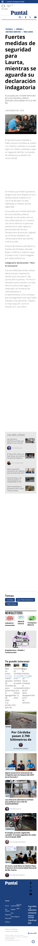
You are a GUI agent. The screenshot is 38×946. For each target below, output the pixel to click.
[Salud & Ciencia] (21, 617)
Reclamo (8, 726)
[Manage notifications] (33, 941)
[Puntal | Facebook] (25, 18)
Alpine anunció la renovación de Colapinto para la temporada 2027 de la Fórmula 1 (16, 472)
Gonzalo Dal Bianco (19, 842)
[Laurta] (20, 124)
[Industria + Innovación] (10, 618)
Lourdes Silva (19, 463)
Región (13, 909)
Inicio (7, 906)
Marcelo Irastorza (22, 748)
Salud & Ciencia (21, 622)
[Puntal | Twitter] (30, 18)
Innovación (9, 677)
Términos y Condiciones (11, 929)
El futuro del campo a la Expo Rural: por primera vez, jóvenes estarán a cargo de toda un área (15, 457)
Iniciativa (8, 862)
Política (7, 922)
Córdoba (10, 600)
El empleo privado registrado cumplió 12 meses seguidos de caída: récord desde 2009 (20, 835)
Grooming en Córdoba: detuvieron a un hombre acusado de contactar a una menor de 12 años (19, 683)
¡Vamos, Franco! (10, 769)
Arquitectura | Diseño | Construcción (15, 651)
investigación (18, 677)
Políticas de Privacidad (12, 931)
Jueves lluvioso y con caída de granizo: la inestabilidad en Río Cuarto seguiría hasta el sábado (15, 482)
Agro (18, 908)
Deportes (8, 915)
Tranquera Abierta (31, 624)
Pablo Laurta (11, 604)
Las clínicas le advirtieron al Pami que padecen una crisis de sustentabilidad (15, 442)
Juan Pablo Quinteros (25, 600)
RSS (29, 923)
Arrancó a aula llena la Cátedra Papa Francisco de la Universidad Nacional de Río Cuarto (20, 868)
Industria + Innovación (10, 624)
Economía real (10, 829)
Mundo (19, 905)
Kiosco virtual (31, 916)
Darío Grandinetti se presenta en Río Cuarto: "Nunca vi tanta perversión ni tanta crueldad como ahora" (15, 490)
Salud (7, 796)
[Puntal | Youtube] (35, 18)
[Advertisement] (21, 174)
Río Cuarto (7, 910)
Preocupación (27, 677)
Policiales (8, 918)
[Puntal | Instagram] (30, 890)
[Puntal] (11, 884)
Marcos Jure (18, 448)
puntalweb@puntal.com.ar (12, 940)
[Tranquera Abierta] (31, 618)
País (12, 913)
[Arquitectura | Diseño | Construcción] (20, 639)
